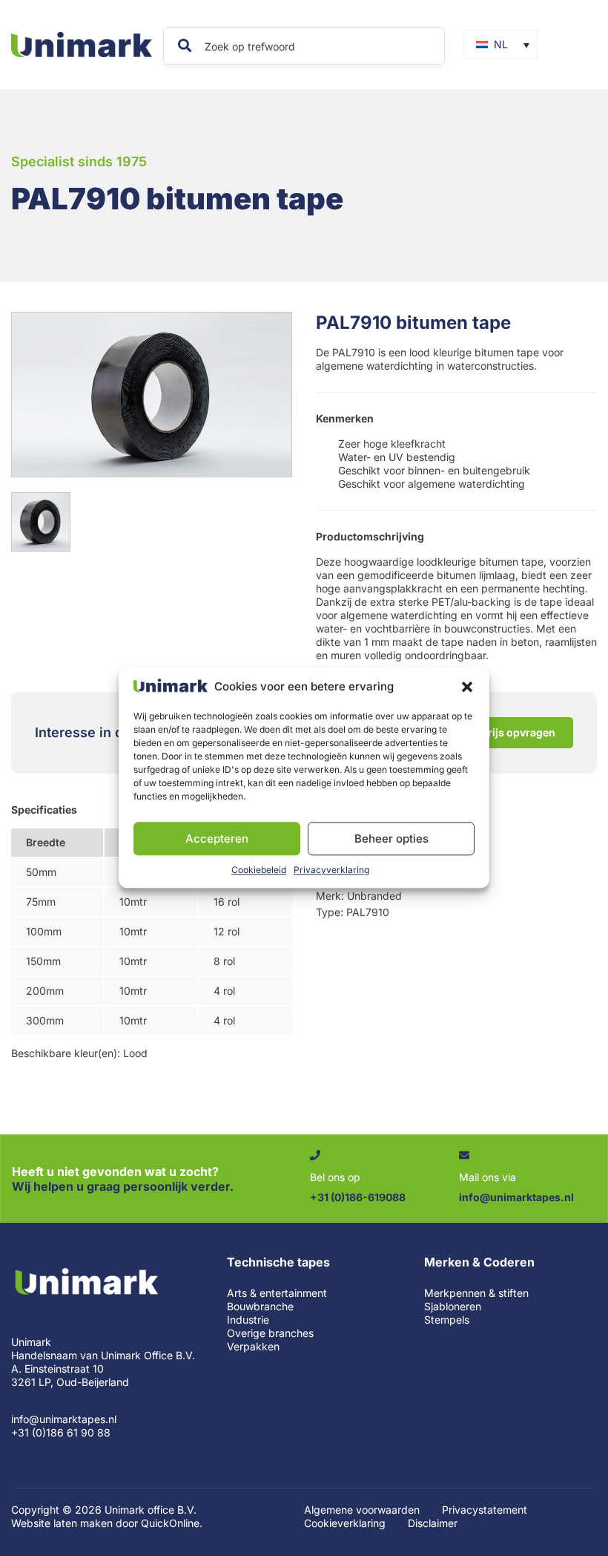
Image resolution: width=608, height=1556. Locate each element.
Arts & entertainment (277, 1293)
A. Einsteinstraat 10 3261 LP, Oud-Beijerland (70, 1375)
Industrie (248, 1319)
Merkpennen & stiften (476, 1293)
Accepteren (216, 838)
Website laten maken (62, 1523)
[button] (467, 686)
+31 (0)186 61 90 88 (60, 1432)
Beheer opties (391, 838)
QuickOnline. (171, 1523)
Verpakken (253, 1346)
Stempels (446, 1319)
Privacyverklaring (331, 870)
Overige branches (270, 1333)
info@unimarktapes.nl (63, 1419)
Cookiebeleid (258, 870)
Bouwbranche (260, 1306)
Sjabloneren (452, 1306)
